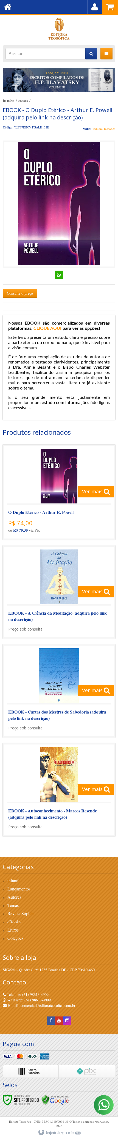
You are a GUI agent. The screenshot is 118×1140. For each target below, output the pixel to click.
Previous (9, 80)
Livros (13, 930)
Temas (13, 905)
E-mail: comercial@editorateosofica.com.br (41, 1005)
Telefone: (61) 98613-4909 (27, 994)
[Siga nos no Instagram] (67, 1020)
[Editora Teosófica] (59, 29)
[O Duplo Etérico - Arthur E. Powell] (59, 492)
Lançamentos (18, 889)
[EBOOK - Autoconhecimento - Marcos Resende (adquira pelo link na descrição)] (59, 789)
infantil (13, 880)
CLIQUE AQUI (47, 328)
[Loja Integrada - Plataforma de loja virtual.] (59, 1133)
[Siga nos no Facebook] (51, 1020)
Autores (14, 897)
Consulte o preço (20, 293)
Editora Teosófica (104, 129)
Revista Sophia (20, 913)
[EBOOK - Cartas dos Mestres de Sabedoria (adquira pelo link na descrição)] (59, 691)
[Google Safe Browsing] (55, 1099)
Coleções (15, 938)
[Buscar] (91, 53)
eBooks (23, 101)
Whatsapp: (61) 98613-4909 (28, 999)
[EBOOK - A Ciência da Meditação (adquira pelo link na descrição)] (59, 592)
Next (109, 78)
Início (10, 101)
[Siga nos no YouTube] (59, 1020)
